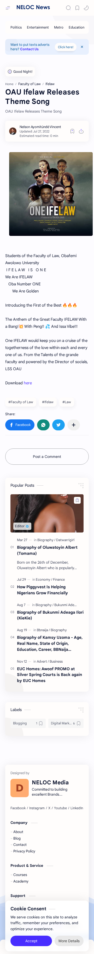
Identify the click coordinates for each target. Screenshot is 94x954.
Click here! (65, 47)
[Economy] (44, 579)
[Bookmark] (77, 8)
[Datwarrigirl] (65, 540)
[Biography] (46, 540)
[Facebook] (18, 808)
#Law (66, 402)
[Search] (68, 8)
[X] (49, 808)
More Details (69, 938)
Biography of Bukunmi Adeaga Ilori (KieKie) (50, 615)
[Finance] (59, 579)
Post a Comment (47, 456)
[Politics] (16, 27)
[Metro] (58, 27)
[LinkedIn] (76, 808)
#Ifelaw (48, 402)
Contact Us (29, 49)
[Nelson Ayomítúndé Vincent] (40, 127)
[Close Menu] (82, 47)
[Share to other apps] (73, 424)
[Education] (76, 27)
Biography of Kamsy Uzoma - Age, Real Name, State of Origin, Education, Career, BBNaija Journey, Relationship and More (50, 643)
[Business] (56, 661)
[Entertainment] (38, 27)
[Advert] (43, 661)
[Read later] (72, 131)
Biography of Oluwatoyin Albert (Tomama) (47, 550)
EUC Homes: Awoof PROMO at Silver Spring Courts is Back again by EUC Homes (49, 674)
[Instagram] (37, 808)
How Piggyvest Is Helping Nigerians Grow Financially (42, 589)
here (28, 383)
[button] (86, 8)
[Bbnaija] (43, 630)
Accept (31, 938)
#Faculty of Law (20, 402)
